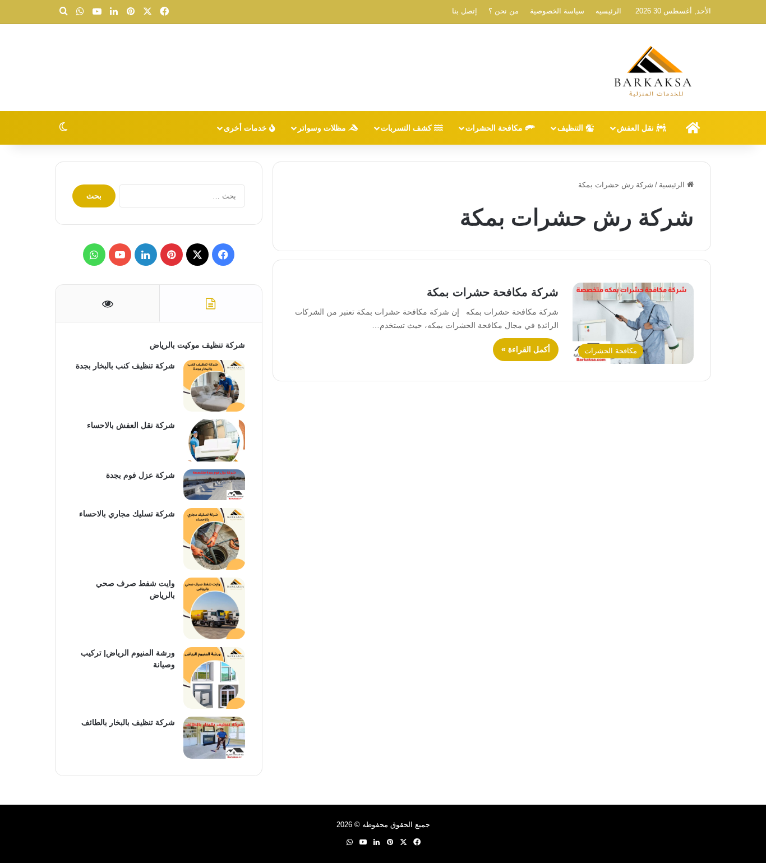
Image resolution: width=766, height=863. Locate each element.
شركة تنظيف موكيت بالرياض (197, 344)
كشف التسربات (407, 127)
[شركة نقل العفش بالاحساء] (214, 440)
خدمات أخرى (246, 127)
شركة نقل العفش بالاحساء (131, 425)
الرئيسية (673, 185)
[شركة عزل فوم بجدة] (214, 484)
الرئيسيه (608, 11)
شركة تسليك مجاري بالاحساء (127, 513)
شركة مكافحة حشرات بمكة (493, 292)
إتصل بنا (464, 11)
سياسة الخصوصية (557, 11)
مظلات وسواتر (323, 127)
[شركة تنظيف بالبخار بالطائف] (214, 738)
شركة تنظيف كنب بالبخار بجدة (125, 365)
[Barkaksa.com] (655, 69)
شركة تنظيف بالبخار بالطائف (128, 722)
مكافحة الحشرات (495, 127)
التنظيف (571, 127)
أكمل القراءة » (525, 349)
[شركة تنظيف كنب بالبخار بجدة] (214, 386)
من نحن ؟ (503, 11)
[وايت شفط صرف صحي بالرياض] (214, 608)
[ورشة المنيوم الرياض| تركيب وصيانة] (214, 678)
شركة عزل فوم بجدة (140, 474)
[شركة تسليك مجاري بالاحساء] (214, 539)
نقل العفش (636, 127)
